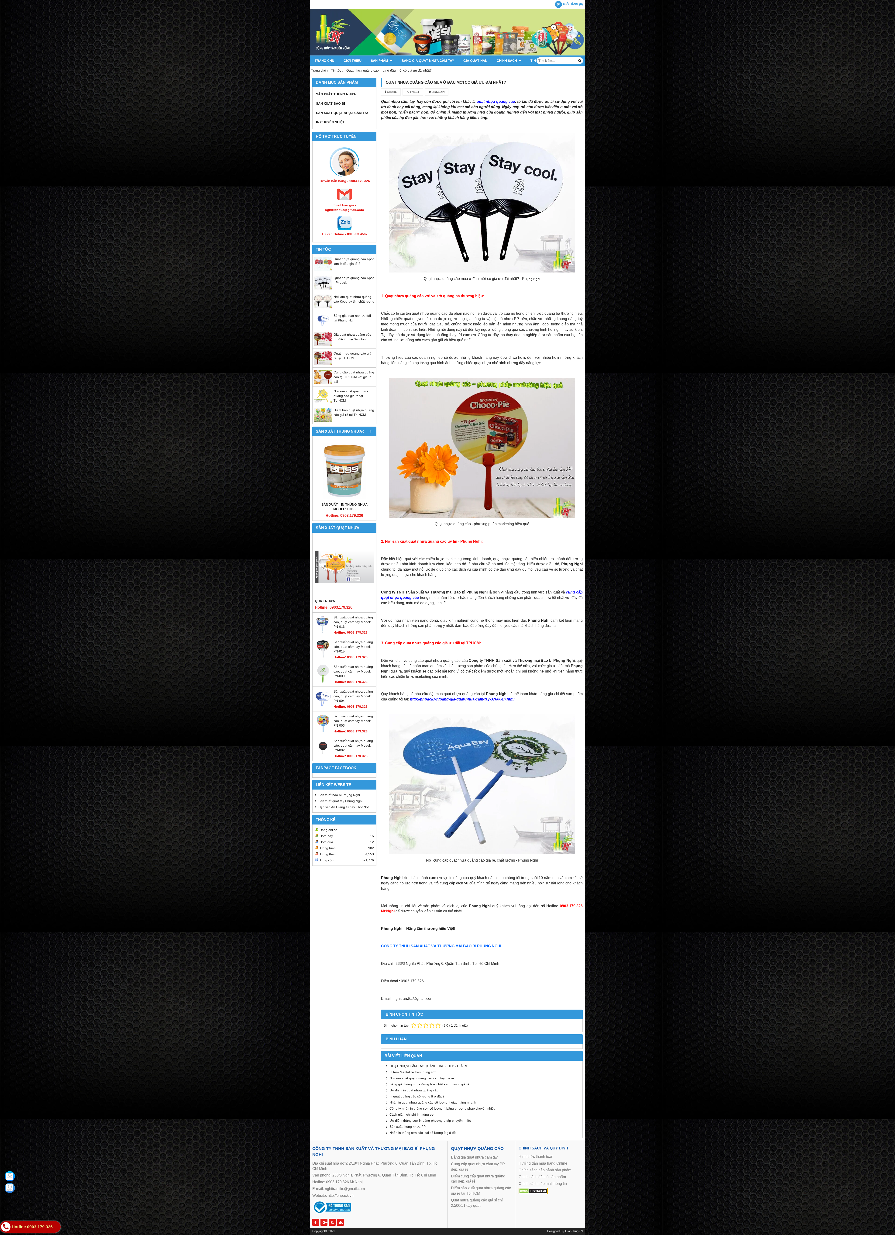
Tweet (414, 91)
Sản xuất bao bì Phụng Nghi (339, 795)
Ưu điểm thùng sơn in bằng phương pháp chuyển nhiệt (430, 1120)
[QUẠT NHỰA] (344, 566)
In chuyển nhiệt (330, 122)
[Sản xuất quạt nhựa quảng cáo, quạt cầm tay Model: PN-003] (323, 731)
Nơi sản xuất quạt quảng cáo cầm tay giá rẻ (421, 1078)
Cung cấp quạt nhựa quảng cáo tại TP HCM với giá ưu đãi (354, 376)
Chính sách (507, 60)
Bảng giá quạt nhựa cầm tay (428, 60)
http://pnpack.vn (341, 1195)
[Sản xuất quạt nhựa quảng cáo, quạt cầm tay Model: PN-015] (323, 657)
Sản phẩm (380, 60)
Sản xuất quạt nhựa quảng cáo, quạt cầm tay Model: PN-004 (353, 696)
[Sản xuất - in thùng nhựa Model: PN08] (344, 470)
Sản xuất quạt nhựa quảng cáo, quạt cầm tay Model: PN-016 (353, 621)
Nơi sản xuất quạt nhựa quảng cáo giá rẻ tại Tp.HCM (351, 395)
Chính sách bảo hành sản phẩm (545, 1170)
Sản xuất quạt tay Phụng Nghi (340, 801)
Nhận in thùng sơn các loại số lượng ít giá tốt (422, 1133)
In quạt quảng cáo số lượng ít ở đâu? (416, 1096)
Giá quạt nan (475, 60)
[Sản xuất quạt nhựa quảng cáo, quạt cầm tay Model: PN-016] (323, 632)
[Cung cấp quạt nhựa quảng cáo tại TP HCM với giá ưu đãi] (323, 383)
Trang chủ (324, 60)
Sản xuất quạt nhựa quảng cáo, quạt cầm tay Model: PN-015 (353, 646)
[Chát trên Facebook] (10, 1176)
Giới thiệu (352, 60)
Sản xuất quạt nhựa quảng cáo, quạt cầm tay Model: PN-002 (353, 745)
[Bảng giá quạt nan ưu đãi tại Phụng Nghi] (323, 326)
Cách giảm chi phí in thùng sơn (412, 1114)
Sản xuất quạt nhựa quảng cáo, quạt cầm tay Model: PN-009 (353, 671)
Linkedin (438, 91)
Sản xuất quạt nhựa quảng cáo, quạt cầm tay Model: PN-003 (353, 720)
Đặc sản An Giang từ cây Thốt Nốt (343, 807)
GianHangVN (574, 1231)
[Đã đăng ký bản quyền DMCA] (533, 1193)
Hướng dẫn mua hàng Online (543, 1163)
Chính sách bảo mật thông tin (543, 1184)
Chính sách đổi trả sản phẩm (542, 1177)
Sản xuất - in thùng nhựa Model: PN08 (344, 507)
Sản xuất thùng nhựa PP (407, 1126)
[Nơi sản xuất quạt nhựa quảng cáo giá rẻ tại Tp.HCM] (323, 402)
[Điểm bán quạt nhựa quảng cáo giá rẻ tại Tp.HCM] (323, 420)
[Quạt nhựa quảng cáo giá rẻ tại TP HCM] (323, 364)
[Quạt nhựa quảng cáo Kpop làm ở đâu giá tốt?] (323, 269)
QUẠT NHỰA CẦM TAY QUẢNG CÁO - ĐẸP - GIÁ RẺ (428, 1066)
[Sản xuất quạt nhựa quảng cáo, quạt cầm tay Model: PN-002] (323, 756)
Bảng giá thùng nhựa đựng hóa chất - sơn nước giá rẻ (429, 1084)
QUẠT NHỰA (325, 601)
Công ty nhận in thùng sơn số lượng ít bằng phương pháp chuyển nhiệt (442, 1108)
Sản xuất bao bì (330, 103)
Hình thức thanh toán (536, 1157)
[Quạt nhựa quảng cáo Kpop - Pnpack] (323, 288)
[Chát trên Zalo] (10, 1188)
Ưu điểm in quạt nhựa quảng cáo (413, 1090)
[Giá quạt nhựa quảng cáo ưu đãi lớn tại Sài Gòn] (323, 345)
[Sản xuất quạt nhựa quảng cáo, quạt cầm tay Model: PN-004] (323, 706)
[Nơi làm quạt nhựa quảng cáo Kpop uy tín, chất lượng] (323, 307)
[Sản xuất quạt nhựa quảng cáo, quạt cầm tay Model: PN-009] (323, 682)
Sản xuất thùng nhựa (336, 94)
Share (391, 91)
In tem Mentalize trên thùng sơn (413, 1072)
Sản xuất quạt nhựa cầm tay (342, 113)
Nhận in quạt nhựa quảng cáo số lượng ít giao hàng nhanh (432, 1102)
